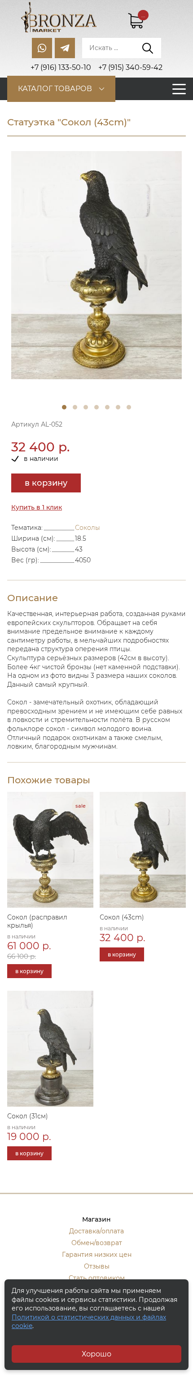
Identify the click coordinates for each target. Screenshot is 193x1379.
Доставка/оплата (96, 1231)
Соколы (87, 528)
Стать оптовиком (97, 1278)
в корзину (46, 483)
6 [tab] (118, 407)
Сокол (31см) (27, 1116)
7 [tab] (129, 407)
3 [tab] (85, 407)
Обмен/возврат (96, 1243)
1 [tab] (64, 407)
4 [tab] (96, 407)
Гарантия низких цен (97, 1254)
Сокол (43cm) (122, 917)
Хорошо (96, 1354)
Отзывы (97, 1266)
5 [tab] (107, 407)
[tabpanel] (96, 265)
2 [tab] (75, 407)
